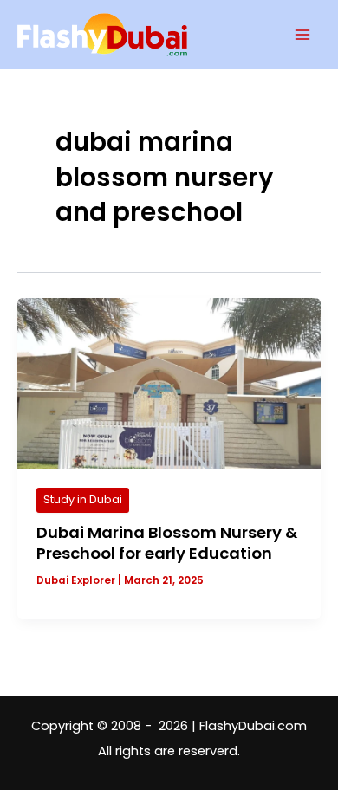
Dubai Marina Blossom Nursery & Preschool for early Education (166, 542)
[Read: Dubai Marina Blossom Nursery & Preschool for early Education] (169, 383)
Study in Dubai (82, 499)
